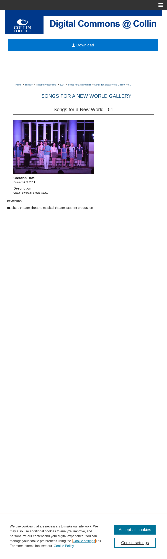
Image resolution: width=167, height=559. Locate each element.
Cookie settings (84, 541)
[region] (83, 536)
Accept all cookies (135, 529)
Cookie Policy (64, 546)
